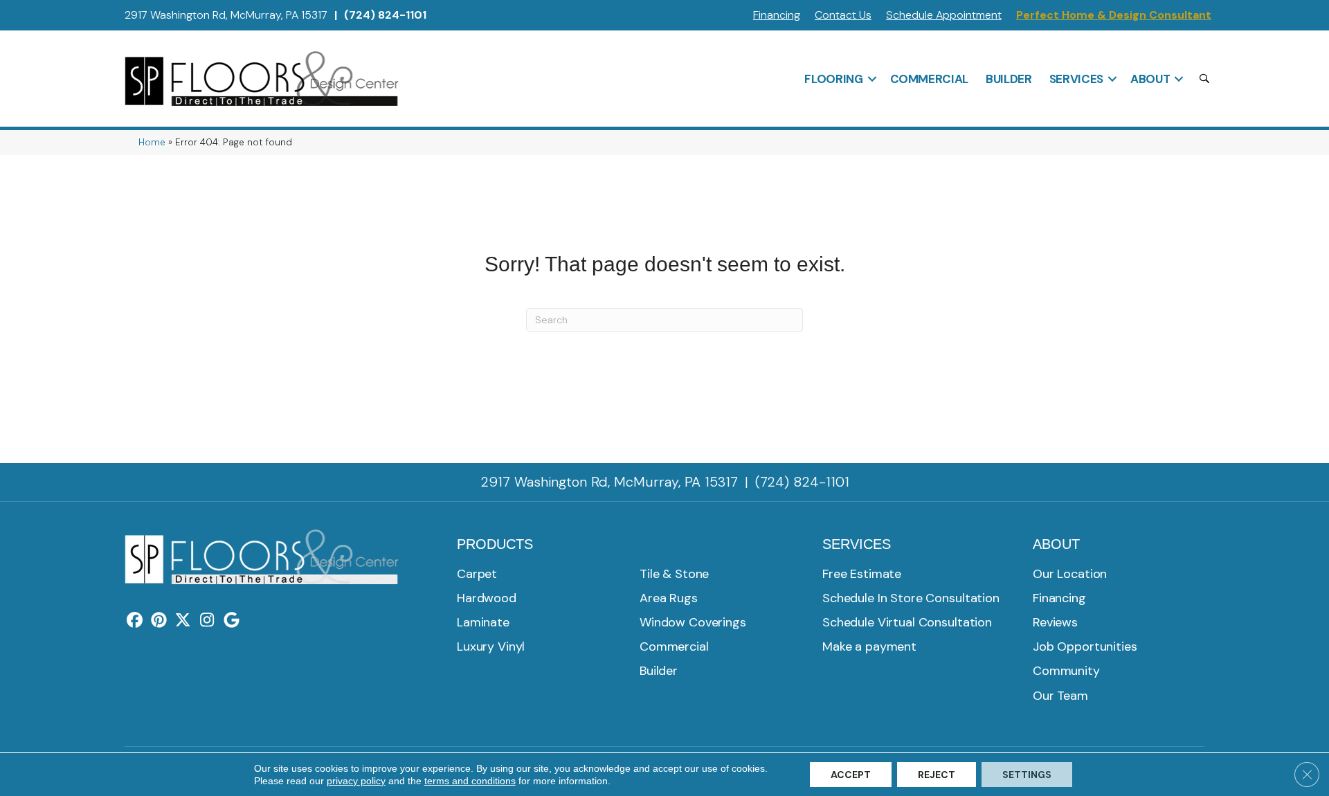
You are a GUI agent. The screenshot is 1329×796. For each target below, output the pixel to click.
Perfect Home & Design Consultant (1113, 15)
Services (1076, 79)
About (1150, 79)
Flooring (833, 79)
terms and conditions (470, 780)
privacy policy (356, 780)
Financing (776, 15)
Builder (1009, 79)
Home (151, 142)
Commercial (929, 79)
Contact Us (843, 15)
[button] (872, 78)
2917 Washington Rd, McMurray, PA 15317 (226, 15)
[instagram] (207, 621)
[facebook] (135, 621)
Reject (936, 774)
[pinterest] (159, 621)
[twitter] (183, 621)
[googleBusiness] (232, 621)
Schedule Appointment (944, 15)
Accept (851, 774)
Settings (1026, 774)
